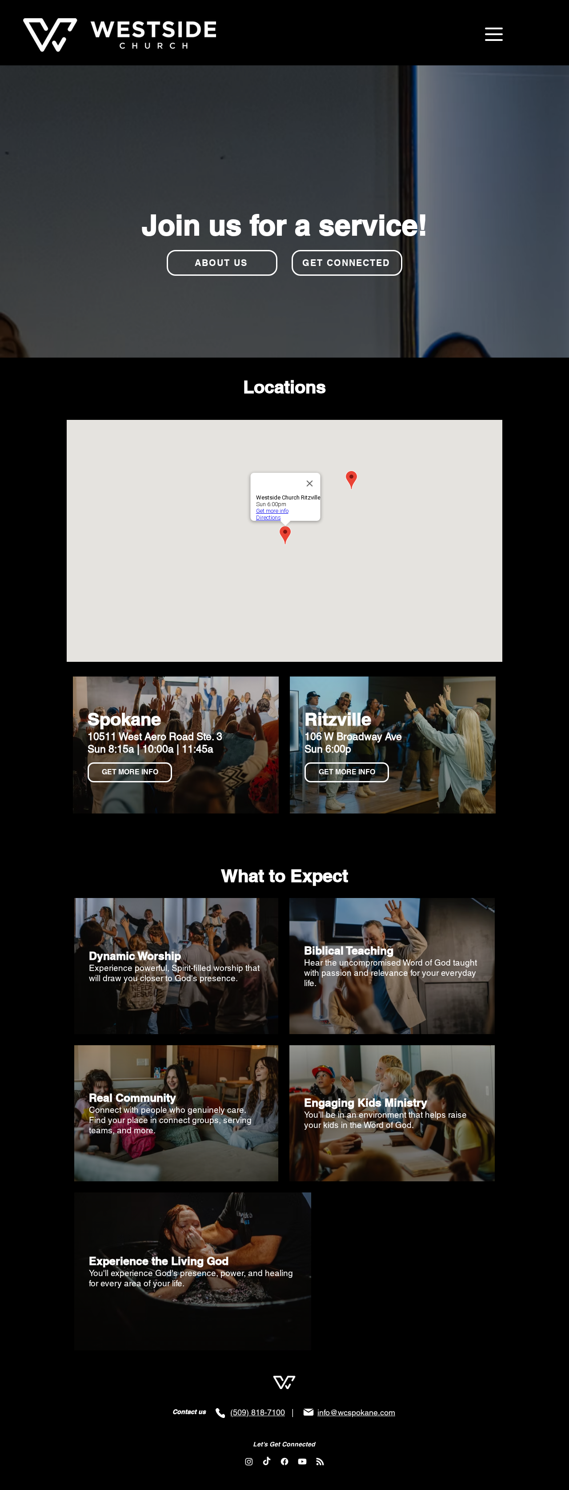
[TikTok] (267, 1461)
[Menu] (494, 34)
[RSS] (320, 1461)
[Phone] (220, 1413)
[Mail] (308, 1412)
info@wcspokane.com (356, 1412)
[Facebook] (284, 1461)
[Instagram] (249, 1461)
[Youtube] (302, 1461)
